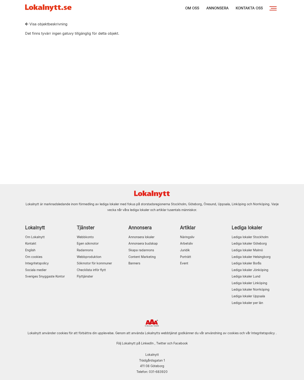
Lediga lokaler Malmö (247, 250)
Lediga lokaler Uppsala (248, 296)
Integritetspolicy (37, 263)
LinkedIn (147, 343)
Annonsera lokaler (141, 237)
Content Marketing (142, 257)
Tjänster (86, 227)
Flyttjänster (85, 276)
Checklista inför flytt (91, 270)
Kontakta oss (249, 8)
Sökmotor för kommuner (94, 263)
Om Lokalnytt (35, 237)
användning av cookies (222, 333)
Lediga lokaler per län (247, 303)
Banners (134, 263)
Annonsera (140, 227)
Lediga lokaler (247, 227)
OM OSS (192, 8)
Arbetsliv (186, 243)
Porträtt (185, 257)
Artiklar (188, 227)
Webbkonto (85, 237)
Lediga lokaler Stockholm (250, 237)
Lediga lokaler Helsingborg (251, 257)
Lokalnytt (35, 227)
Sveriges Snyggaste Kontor (45, 276)
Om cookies (33, 257)
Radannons (85, 250)
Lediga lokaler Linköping (249, 283)
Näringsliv (187, 237)
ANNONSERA (217, 8)
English (30, 250)
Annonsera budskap (143, 243)
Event (184, 263)
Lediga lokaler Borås (246, 263)
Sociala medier (36, 270)
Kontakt (30, 243)
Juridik (185, 250)
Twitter (161, 343)
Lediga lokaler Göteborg (249, 243)
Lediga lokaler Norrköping (251, 289)
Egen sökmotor (88, 243)
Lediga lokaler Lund (246, 276)
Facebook (180, 343)
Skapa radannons (141, 250)
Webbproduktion (89, 257)
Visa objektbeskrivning (47, 24)
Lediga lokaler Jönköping (250, 270)
